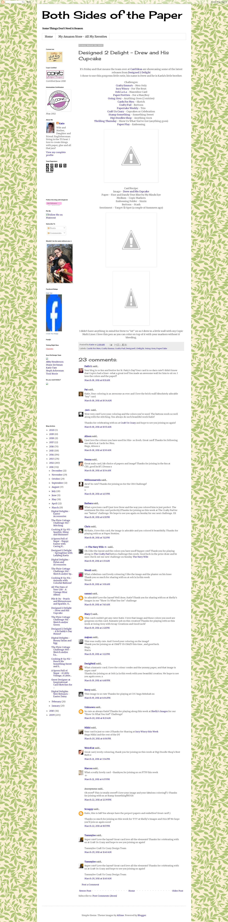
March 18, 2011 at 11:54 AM (97, 470)
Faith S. (88, 366)
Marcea (88, 768)
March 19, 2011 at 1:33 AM (97, 561)
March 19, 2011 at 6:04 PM (97, 698)
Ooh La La (121, 92)
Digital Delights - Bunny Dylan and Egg (61, 640)
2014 (51, 454)
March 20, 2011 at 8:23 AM (97, 718)
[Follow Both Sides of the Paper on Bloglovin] (54, 204)
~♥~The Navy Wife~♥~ (95, 547)
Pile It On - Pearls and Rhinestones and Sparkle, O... (61, 601)
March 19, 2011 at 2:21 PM (97, 628)
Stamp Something (119, 114)
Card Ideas (136, 69)
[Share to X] (120, 344)
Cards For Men (126, 101)
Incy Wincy (122, 88)
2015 (51, 450)
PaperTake (161, 348)
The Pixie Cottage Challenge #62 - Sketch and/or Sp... (61, 571)
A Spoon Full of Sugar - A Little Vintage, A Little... (61, 673)
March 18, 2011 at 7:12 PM (97, 537)
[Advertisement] (54, 405)
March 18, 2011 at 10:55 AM (97, 427)
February (57, 701)
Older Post (177, 890)
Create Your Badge (52, 333)
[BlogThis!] (118, 344)
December (57, 470)
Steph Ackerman (55, 370)
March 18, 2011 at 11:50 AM (97, 450)
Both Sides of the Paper (112, 14)
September (58, 483)
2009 (52, 715)
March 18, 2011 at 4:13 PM (97, 493)
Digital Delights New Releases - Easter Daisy (60, 694)
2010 (51, 711)
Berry (87, 689)
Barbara (88, 503)
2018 (51, 438)
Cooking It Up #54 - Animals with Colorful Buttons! (61, 580)
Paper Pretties (121, 95)
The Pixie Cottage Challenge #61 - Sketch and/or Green (60, 621)
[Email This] (115, 344)
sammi (88, 593)
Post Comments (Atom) (104, 895)
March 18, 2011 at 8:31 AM (97, 380)
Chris (87, 526)
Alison (87, 436)
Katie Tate (49, 293)
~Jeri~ (87, 410)
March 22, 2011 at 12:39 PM (97, 799)
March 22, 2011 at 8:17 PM (97, 826)
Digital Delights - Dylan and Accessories (60, 562)
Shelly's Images (159, 711)
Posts (52, 228)
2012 (51, 463)
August (56, 487)
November (57, 474)
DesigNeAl (90, 663)
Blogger (142, 915)
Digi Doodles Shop (121, 118)
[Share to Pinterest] (125, 344)
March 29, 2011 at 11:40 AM (97, 852)
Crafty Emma (107, 348)
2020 (52, 430)
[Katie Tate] (54, 330)
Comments (55, 233)
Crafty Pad (125, 104)
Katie (62, 123)
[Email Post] (111, 344)
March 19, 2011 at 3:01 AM (97, 584)
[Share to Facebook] (123, 344)
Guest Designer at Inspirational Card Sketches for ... (61, 683)
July (54, 491)
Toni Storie (52, 373)
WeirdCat (89, 748)
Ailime (120, 915)
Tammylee (90, 835)
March (55, 507)
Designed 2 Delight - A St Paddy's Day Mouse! (61, 631)
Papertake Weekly (127, 108)
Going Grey (114, 98)
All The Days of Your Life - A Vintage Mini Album (59, 591)
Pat (86, 389)
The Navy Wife (140, 556)
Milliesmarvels (92, 480)
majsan (88, 637)
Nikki (87, 727)
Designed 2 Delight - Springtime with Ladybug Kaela (61, 553)
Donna (87, 459)
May (54, 499)
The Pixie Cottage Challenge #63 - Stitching (60, 523)
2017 (51, 442)
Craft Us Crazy (115, 111)
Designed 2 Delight (139, 72)
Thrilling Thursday (105, 121)
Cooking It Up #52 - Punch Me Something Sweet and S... (61, 662)
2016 (51, 446)
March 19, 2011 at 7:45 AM (97, 604)
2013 (51, 458)
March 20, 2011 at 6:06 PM (97, 738)
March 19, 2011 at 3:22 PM (97, 654)
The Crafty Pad (101, 554)
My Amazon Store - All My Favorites (82, 36)
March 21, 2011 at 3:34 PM (97, 759)
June (54, 495)
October (56, 478)
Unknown (89, 707)
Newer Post (85, 890)
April (55, 503)
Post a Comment (90, 884)
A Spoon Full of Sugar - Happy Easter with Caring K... (59, 542)
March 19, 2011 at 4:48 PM (97, 680)
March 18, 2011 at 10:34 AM (98, 400)
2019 (51, 434)
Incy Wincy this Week (146, 731)
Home (49, 36)
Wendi (87, 570)
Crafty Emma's (124, 85)
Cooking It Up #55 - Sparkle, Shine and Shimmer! (61, 532)
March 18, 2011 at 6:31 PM (97, 517)
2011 (51, 467)
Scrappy (88, 809)
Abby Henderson (54, 361)
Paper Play (123, 124)
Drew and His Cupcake (136, 191)
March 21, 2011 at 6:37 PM (97, 779)
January (56, 705)
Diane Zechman (54, 364)
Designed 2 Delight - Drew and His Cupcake (61, 610)
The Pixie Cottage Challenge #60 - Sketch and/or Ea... (60, 651)
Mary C (88, 614)
